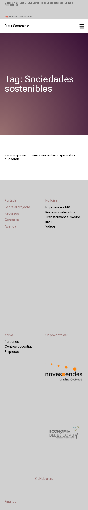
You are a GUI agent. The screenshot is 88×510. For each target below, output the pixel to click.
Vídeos (50, 226)
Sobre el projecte (17, 207)
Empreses (12, 352)
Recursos (12, 213)
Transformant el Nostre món (62, 219)
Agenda (10, 226)
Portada (10, 200)
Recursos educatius (60, 212)
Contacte (12, 220)
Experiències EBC (58, 207)
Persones (12, 341)
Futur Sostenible (17, 26)
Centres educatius (19, 346)
